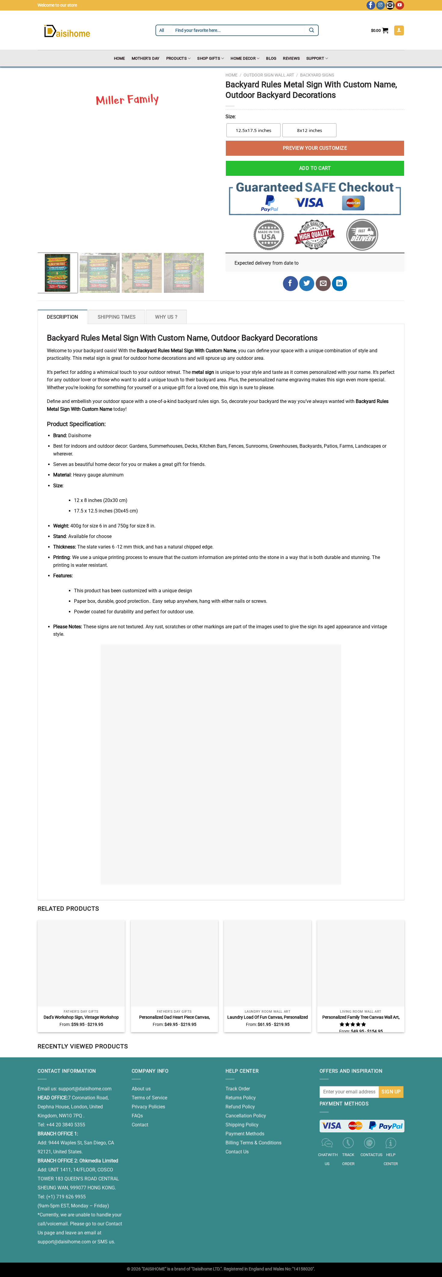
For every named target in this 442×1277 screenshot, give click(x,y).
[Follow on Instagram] (380, 5)
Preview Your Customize (315, 148)
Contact (140, 1125)
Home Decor (243, 58)
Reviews (291, 58)
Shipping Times (117, 317)
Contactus (371, 1154)
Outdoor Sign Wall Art (269, 75)
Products (176, 58)
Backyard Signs (317, 75)
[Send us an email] (390, 5)
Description (62, 317)
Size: (231, 116)
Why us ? (166, 317)
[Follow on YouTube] (399, 5)
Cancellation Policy (246, 1116)
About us (141, 1089)
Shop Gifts (208, 58)
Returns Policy (241, 1098)
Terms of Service (149, 1098)
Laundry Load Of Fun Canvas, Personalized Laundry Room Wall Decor (267, 1017)
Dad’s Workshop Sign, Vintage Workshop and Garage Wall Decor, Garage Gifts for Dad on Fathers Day (81, 1017)
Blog (271, 58)
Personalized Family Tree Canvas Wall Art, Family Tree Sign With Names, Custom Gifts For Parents (361, 1017)
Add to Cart (315, 168)
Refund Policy (240, 1107)
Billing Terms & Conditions (253, 1143)
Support (315, 58)
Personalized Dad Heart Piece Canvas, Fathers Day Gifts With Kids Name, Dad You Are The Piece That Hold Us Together (174, 1017)
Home (119, 58)
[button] (353, 1024)
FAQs (137, 1116)
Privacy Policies (148, 1107)
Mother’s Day (146, 58)
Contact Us (237, 1152)
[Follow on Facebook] (371, 5)
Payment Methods (245, 1134)
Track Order (238, 1089)
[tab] (62, 317)
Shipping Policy (242, 1125)
